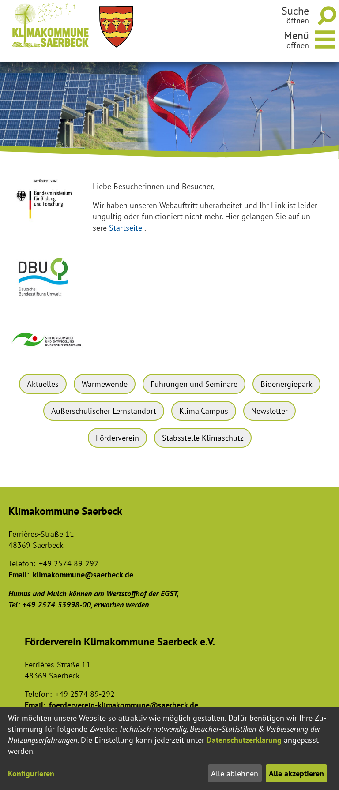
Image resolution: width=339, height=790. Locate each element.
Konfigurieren (31, 773)
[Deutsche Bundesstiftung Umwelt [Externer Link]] (47, 300)
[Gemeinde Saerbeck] (116, 27)
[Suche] (325, 15)
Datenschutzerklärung (244, 740)
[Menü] (325, 38)
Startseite (125, 228)
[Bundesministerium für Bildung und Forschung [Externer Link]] (47, 225)
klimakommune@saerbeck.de (83, 574)
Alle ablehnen (234, 773)
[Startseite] (50, 25)
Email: (18, 574)
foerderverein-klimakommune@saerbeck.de (123, 705)
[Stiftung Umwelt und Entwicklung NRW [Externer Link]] (47, 350)
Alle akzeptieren (296, 773)
